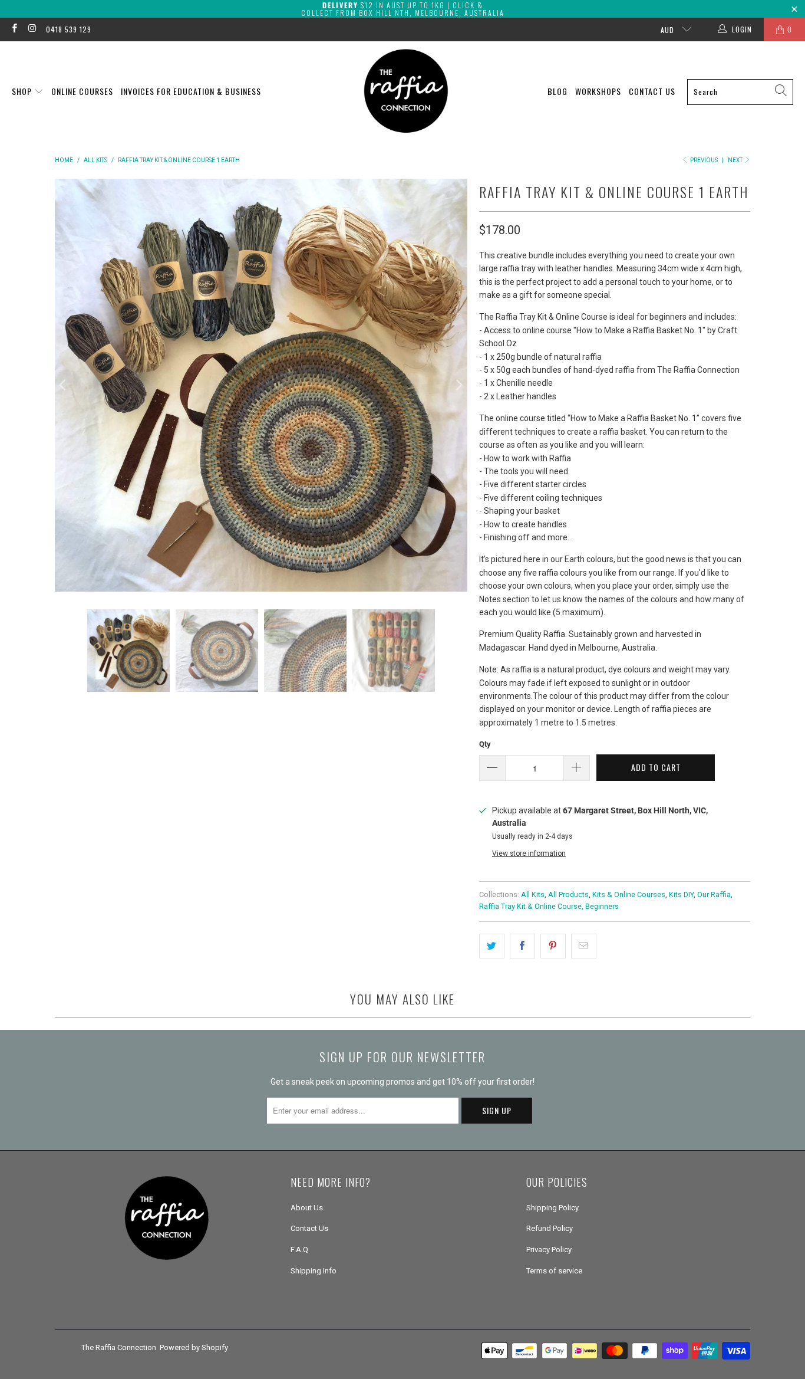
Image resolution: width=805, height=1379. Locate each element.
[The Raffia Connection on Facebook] (14, 29)
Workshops (598, 91)
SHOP (23, 91)
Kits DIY (681, 894)
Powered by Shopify (194, 1347)
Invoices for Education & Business (191, 91)
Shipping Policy (552, 1207)
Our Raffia (714, 894)
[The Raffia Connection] (406, 91)
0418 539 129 (68, 29)
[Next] (458, 385)
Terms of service (554, 1270)
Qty (485, 744)
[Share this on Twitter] (491, 946)
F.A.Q (299, 1249)
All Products (568, 894)
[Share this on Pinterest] (553, 946)
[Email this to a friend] (583, 946)
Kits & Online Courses (628, 894)
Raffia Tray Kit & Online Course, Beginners (549, 906)
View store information (529, 853)
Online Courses (82, 91)
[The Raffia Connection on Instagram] (32, 29)
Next (736, 160)
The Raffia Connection (118, 1347)
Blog (557, 91)
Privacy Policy (549, 1249)
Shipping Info (313, 1270)
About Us (307, 1207)
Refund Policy (549, 1228)
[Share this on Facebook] (522, 946)
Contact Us (652, 91)
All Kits (533, 894)
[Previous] (63, 385)
